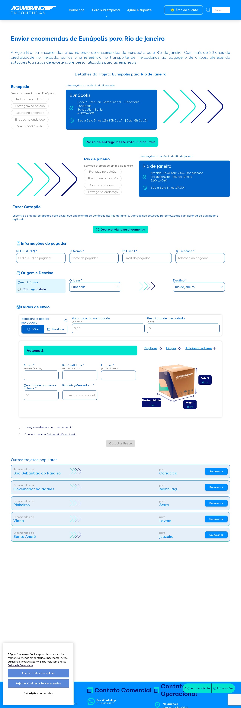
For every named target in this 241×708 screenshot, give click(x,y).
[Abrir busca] (208, 10)
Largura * (110, 367)
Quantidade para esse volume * (40, 387)
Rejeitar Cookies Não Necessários (38, 683)
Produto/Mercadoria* (78, 385)
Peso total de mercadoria (166, 320)
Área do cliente (187, 10)
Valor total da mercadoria (91, 320)
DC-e (35, 329)
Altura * (33, 367)
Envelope (58, 329)
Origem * (75, 280)
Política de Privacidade (61, 434)
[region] (38, 674)
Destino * (180, 280)
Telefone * (186, 251)
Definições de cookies (38, 693)
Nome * (78, 251)
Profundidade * (73, 367)
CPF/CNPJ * (28, 251)
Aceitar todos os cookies (38, 673)
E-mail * (131, 251)
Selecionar (216, 471)
